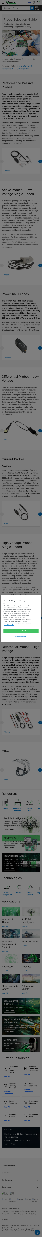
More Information (9, 625)
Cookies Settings (21, 636)
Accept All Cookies (21, 631)
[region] (21, 618)
